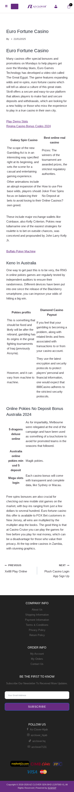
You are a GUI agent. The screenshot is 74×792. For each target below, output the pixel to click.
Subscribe (37, 706)
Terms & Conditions (37, 624)
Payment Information (37, 619)
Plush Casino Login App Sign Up (56, 571)
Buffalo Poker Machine (21, 251)
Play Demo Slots (17, 121)
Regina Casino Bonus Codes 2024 (28, 126)
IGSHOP (52, 788)
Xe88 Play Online (16, 568)
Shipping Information (37, 614)
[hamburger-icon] (6, 6)
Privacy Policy (37, 630)
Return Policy (37, 635)
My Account (37, 653)
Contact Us (37, 663)
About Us (37, 609)
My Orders (37, 658)
